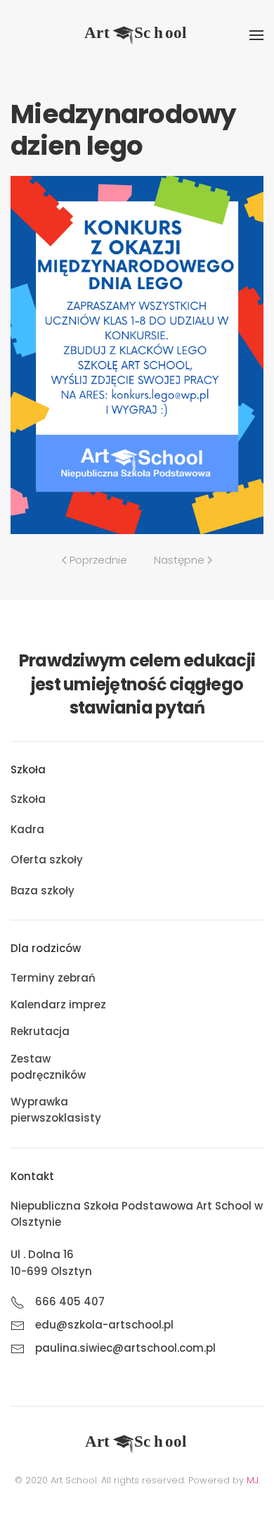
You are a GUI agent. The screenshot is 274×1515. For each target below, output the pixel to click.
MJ (253, 1480)
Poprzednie (98, 559)
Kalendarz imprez (58, 1004)
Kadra (27, 829)
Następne (179, 559)
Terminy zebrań (53, 977)
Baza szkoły (42, 890)
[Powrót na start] (137, 35)
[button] (256, 35)
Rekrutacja (40, 1031)
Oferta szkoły (47, 859)
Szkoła (28, 799)
